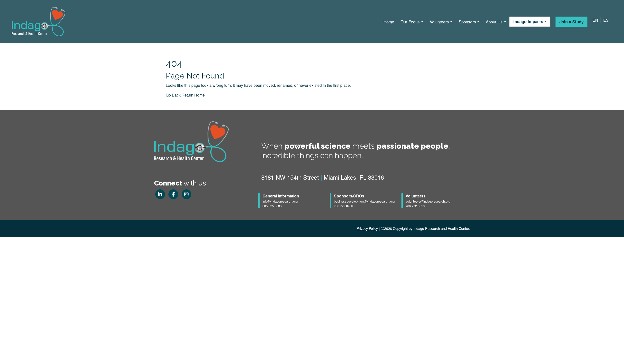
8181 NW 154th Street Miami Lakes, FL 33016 (322, 177)
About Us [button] (494, 22)
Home (388, 22)
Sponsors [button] (467, 22)
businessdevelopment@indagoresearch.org (364, 201)
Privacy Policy (367, 228)
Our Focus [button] (410, 22)
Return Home (193, 95)
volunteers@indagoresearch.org (428, 201)
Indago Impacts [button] (528, 21)
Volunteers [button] (439, 22)
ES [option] (606, 20)
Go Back (173, 95)
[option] (604, 20)
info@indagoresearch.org (280, 201)
